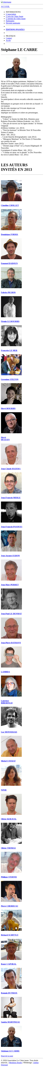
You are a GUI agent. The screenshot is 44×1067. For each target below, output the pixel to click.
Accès (8, 40)
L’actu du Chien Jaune (14, 16)
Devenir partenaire (13, 23)
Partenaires (10, 21)
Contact (9, 38)
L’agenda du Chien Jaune (16, 19)
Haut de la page (7, 1056)
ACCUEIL (5, 6)
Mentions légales (15, 1063)
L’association (11, 14)
